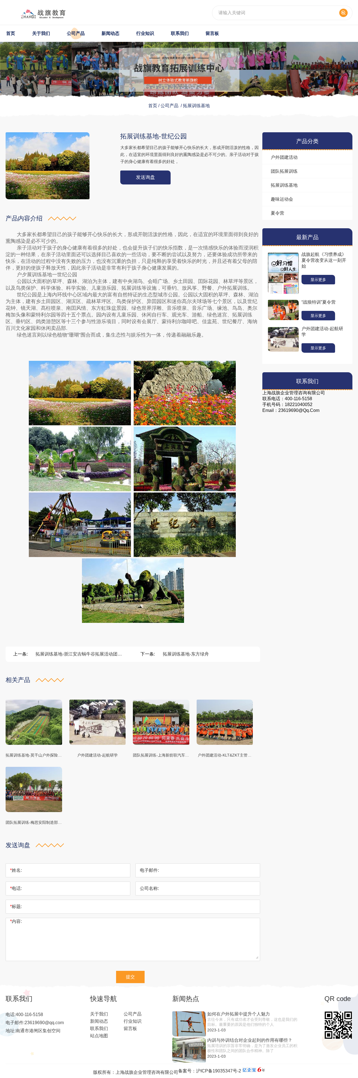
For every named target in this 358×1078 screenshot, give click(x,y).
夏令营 (277, 213)
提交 (130, 976)
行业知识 (145, 33)
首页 (10, 33)
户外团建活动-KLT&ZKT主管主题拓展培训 (224, 755)
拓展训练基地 (196, 105)
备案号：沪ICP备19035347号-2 (209, 1071)
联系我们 (180, 33)
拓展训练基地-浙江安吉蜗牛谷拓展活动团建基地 (79, 654)
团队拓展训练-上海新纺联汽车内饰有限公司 (161, 755)
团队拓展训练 (284, 171)
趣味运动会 (282, 199)
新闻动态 (110, 33)
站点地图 (99, 1035)
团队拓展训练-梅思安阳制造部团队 (34, 823)
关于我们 (41, 33)
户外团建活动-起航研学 (97, 755)
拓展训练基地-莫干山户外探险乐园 (34, 755)
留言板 (212, 33)
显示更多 (318, 279)
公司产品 (76, 33)
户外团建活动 (284, 157)
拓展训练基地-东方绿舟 (186, 654)
